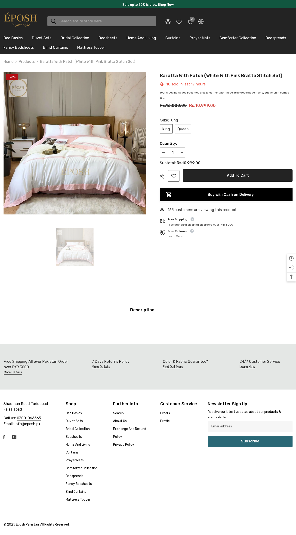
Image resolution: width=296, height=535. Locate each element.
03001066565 (29, 419)
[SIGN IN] (168, 22)
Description (142, 311)
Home (8, 63)
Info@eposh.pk (27, 425)
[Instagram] (14, 438)
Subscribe (250, 442)
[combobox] (106, 22)
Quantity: (168, 145)
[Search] (101, 22)
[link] (173, 177)
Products (27, 63)
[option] (148, 4)
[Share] (164, 177)
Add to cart (238, 177)
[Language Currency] (201, 22)
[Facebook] (3, 438)
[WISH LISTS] (179, 22)
